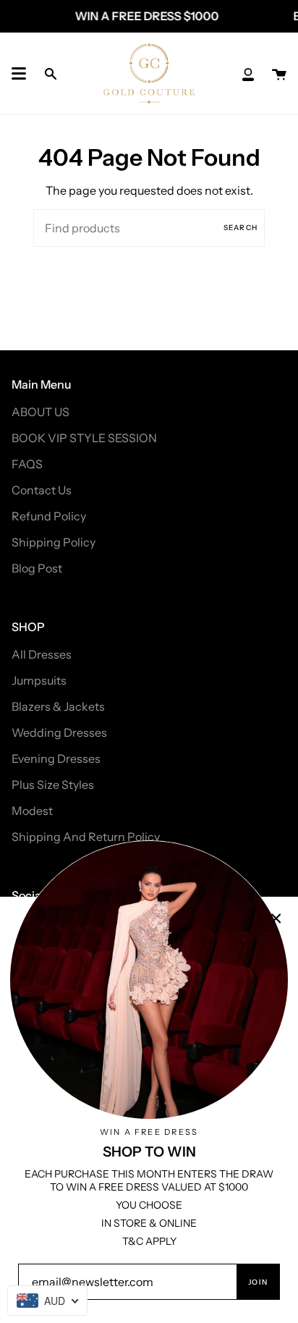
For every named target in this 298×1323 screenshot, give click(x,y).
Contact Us (42, 490)
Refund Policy (49, 516)
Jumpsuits (39, 680)
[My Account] (248, 73)
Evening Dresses (56, 758)
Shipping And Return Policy (86, 836)
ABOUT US (40, 412)
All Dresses (42, 654)
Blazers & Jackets (58, 706)
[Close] (276, 918)
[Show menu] (19, 74)
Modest (32, 810)
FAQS (27, 464)
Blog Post (37, 568)
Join (258, 1282)
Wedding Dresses (59, 732)
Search (240, 227)
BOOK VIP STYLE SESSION (84, 438)
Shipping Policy (53, 542)
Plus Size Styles (53, 784)
